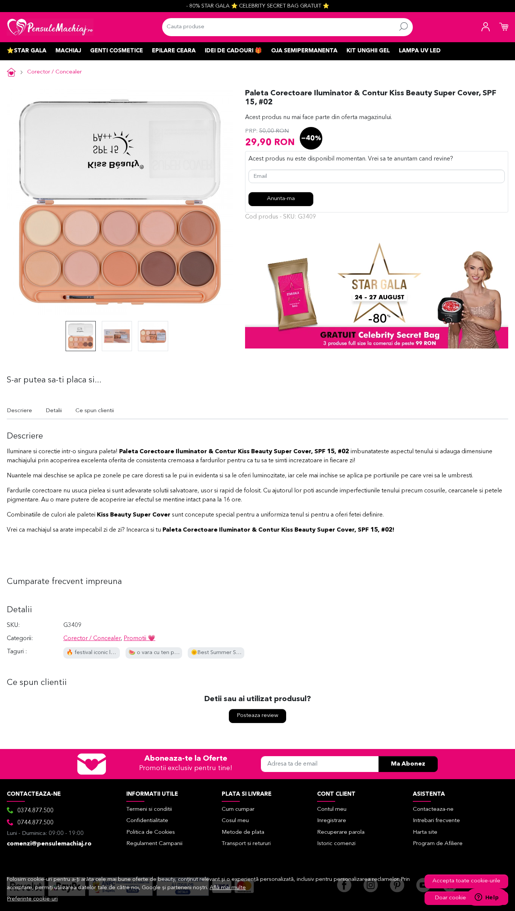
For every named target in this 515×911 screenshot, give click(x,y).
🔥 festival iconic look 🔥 (97, 653)
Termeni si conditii (149, 809)
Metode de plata (243, 832)
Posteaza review (257, 715)
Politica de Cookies (150, 832)
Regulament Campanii (154, 844)
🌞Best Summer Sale (217, 653)
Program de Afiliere (438, 844)
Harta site (425, 832)
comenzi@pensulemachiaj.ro (49, 844)
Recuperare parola (341, 832)
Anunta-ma (281, 199)
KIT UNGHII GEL (368, 51)
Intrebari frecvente (436, 821)
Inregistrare (331, 821)
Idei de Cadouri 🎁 (233, 51)
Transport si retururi (246, 844)
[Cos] (503, 27)
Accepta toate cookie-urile (466, 881)
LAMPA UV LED (420, 51)
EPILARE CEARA (174, 51)
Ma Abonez (408, 764)
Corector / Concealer (54, 72)
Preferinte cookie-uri (32, 899)
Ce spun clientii (94, 411)
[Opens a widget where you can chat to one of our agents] (486, 897)
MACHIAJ (68, 51)
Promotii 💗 (139, 639)
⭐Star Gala (26, 51)
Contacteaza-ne (433, 809)
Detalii (54, 411)
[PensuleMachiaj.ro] (50, 27)
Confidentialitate (147, 821)
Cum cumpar (238, 809)
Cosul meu (235, 821)
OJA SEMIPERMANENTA (304, 51)
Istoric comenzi (336, 844)
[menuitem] (81, 336)
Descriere (19, 411)
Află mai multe (228, 888)
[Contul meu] (485, 27)
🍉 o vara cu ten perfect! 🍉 (164, 653)
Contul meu (331, 809)
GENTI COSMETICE (116, 51)
